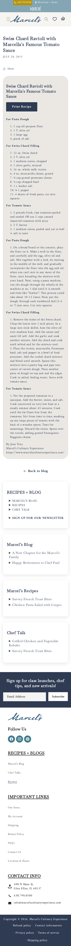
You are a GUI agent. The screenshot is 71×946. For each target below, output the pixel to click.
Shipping (13, 825)
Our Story (14, 807)
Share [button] (10, 68)
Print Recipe (21, 106)
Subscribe (58, 696)
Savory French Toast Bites (32, 599)
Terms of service (48, 933)
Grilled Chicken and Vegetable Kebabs (33, 643)
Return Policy (16, 834)
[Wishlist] (54, 19)
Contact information (48, 925)
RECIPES (18, 505)
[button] (46, 19)
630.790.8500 (23, 895)
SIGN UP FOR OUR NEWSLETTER (38, 518)
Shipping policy (37, 940)
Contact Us (14, 852)
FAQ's (11, 843)
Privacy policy (25, 933)
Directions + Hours (48, 2)
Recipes (12, 781)
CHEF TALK (20, 510)
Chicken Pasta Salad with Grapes (37, 605)
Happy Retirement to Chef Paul (35, 563)
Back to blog (38, 471)
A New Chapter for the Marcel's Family (34, 555)
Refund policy (22, 925)
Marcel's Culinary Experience (48, 919)
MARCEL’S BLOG (24, 501)
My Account (15, 816)
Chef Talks (14, 772)
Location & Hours (19, 861)
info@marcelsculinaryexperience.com (37, 902)
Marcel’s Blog (16, 763)
